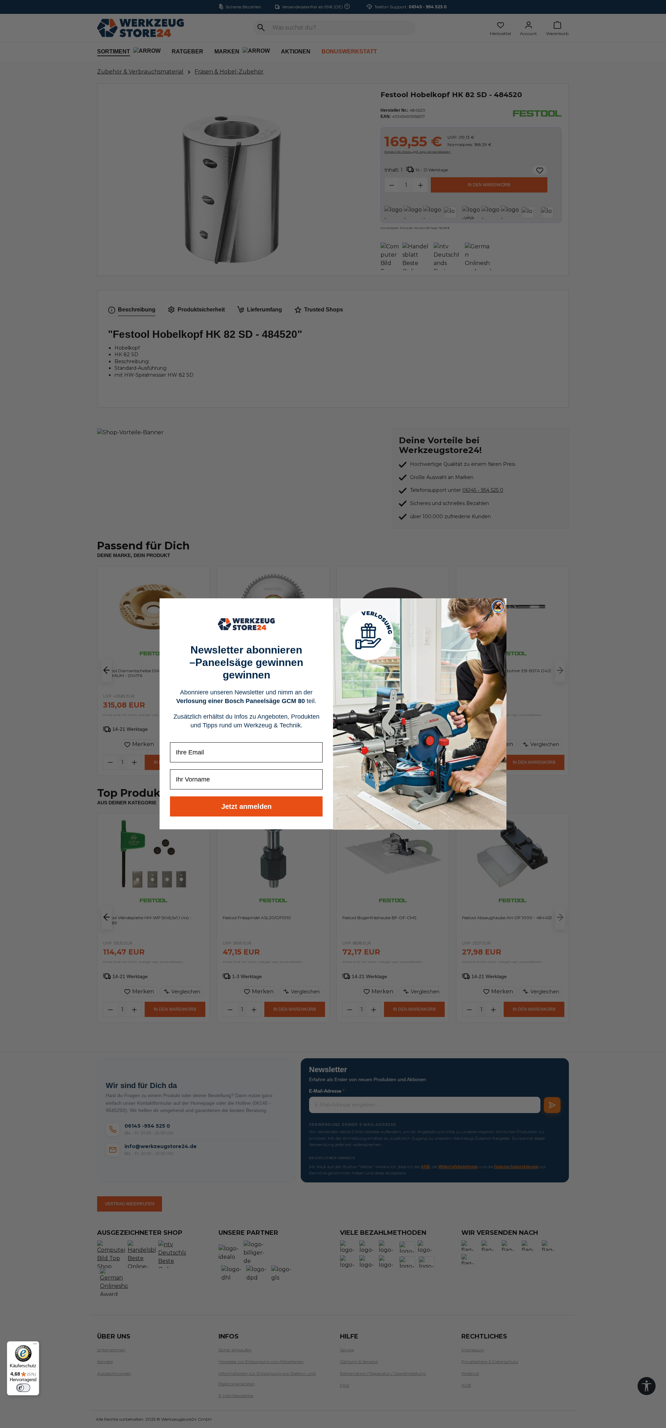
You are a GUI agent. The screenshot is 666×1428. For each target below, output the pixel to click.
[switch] (23, 1388)
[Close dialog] (498, 606)
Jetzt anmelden (246, 807)
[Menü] (35, 1345)
